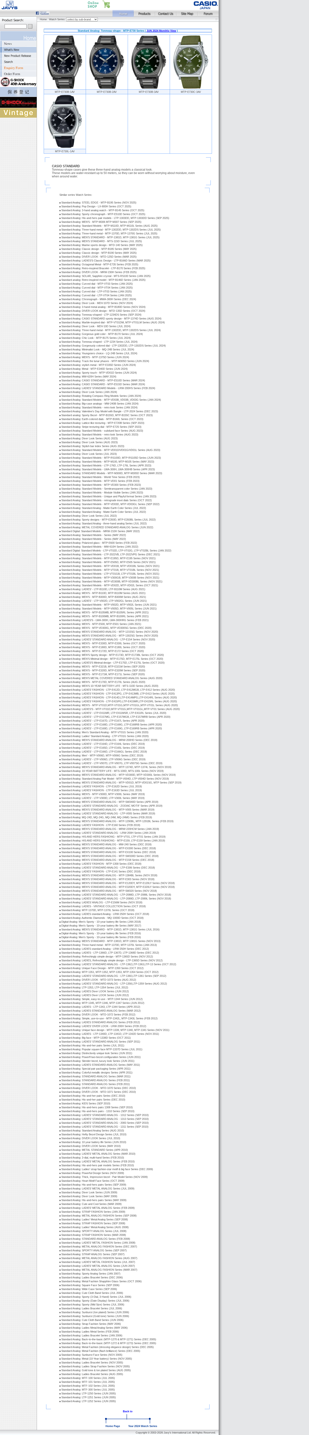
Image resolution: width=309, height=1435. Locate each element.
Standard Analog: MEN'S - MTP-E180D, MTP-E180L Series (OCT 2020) (103, 647)
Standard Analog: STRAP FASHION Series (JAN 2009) (93, 1211)
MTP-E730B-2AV (107, 91)
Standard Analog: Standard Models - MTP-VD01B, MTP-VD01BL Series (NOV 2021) (110, 566)
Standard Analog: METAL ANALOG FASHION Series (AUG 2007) (99, 1258)
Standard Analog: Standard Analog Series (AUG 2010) (92, 1130)
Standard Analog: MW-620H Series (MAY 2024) (88, 376)
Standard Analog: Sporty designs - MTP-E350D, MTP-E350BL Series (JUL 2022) (108, 519)
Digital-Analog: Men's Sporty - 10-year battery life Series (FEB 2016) (101, 933)
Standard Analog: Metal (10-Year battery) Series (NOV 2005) (96, 1358)
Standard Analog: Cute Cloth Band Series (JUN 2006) (92, 1320)
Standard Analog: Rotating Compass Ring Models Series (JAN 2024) (101, 395)
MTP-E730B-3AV (149, 91)
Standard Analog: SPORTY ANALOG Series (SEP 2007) (94, 1250)
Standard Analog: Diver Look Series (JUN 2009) (89, 1192)
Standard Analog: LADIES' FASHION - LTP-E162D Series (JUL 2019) (101, 786)
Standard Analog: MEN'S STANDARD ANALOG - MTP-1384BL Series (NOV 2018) (109, 875)
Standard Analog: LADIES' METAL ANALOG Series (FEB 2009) (98, 1207)
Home (43, 19)
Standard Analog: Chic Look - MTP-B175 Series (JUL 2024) (96, 337)
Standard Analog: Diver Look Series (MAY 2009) (89, 1196)
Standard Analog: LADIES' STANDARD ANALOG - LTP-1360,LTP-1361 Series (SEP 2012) (113, 975)
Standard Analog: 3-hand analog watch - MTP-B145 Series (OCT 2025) (102, 210)
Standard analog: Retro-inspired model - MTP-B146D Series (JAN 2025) (103, 279)
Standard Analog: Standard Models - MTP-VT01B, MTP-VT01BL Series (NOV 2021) (110, 569)
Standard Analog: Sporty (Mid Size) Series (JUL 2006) (92, 1304)
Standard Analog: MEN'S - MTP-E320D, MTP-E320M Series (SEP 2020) (103, 670)
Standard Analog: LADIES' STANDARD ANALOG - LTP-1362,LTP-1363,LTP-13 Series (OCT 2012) (118, 964)
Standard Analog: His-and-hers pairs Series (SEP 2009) (93, 1184)
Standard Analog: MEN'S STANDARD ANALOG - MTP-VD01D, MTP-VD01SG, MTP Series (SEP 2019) (121, 782)
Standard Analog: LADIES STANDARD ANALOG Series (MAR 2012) (101, 1010)
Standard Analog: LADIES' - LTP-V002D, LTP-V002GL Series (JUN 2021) (104, 600)
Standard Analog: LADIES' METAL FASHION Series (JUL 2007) (98, 1262)
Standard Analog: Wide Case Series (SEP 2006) (89, 1289)
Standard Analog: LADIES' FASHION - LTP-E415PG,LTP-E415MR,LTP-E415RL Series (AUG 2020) (119, 701)
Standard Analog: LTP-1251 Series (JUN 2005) (88, 1397)
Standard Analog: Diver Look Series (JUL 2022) (89, 515)
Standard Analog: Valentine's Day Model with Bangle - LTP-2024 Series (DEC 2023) (109, 411)
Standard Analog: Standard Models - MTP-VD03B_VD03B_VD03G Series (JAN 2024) (111, 399)
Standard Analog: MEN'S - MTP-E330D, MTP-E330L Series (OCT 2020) (103, 643)
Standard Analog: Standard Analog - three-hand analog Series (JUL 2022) (104, 523)
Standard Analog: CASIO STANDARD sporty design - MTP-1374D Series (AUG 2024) (111, 318)
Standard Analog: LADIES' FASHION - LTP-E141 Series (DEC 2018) (101, 871)
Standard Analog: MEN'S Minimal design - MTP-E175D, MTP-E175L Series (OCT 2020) (112, 658)
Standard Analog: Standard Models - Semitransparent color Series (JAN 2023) (106, 488)
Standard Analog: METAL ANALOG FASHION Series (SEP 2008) (99, 1215)
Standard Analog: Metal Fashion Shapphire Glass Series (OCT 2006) (101, 1281)
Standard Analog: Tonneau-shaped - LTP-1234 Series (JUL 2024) (99, 341)
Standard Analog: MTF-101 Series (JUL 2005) (88, 1381)
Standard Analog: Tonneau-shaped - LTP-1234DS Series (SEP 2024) (101, 314)
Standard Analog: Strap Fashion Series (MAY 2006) (91, 1323)
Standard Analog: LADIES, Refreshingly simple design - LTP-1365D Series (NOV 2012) (112, 960)
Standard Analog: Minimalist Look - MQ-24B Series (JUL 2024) (97, 349)
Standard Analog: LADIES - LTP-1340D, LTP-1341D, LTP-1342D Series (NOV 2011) (110, 1033)
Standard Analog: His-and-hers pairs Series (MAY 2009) (93, 1200)
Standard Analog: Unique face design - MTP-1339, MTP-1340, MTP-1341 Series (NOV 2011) (115, 1030)
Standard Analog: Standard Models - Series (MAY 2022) (93, 535)
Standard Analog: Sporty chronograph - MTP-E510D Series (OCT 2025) (103, 214)
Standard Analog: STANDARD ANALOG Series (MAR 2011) (96, 1076)
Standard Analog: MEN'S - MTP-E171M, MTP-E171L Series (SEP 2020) (103, 674)
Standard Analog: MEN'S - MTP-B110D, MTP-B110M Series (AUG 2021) (103, 593)
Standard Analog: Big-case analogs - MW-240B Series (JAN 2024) (100, 403)
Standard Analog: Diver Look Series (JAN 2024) (89, 392)
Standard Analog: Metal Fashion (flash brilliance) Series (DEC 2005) (100, 1350)
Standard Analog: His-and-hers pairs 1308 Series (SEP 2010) (97, 1107)
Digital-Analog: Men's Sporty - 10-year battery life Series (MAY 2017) (101, 925)
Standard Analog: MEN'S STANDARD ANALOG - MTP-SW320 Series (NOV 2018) (109, 890)
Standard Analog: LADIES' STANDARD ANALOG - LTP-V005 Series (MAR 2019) (108, 813)
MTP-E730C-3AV (191, 91)
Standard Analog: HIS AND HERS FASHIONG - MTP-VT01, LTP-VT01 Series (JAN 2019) (113, 836)
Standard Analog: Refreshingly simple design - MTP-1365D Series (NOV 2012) (107, 956)
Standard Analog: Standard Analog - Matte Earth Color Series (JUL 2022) (103, 508)
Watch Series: (57, 19)
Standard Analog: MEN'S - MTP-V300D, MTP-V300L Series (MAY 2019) (103, 794)
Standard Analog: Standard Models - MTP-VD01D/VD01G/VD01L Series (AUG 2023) (110, 450)
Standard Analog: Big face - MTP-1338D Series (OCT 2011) (96, 1037)
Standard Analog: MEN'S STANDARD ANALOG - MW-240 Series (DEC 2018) (106, 844)
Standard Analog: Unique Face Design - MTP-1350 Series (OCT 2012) (102, 968)
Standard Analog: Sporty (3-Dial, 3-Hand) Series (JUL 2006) (96, 1296)
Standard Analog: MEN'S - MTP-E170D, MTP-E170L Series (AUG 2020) (103, 682)
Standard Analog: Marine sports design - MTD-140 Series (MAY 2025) (102, 245)
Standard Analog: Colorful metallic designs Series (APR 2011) (97, 1072)
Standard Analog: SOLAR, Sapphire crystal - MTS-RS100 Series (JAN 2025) (106, 276)
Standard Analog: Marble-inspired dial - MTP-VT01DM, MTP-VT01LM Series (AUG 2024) (113, 322)
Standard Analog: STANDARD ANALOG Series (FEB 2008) (95, 1238)
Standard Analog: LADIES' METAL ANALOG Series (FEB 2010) (98, 1161)
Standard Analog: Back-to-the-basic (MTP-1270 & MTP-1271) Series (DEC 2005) (108, 1339)
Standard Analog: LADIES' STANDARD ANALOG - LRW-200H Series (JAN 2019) (108, 832)
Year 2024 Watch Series (142, 1426)
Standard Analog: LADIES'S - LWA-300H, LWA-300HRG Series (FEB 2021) (105, 620)
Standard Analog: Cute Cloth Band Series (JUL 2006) (92, 1292)
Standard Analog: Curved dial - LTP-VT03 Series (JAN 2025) (96, 291)
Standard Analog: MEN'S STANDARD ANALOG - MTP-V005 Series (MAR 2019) (107, 809)
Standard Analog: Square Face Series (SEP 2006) (90, 1285)
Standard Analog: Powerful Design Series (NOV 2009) (92, 1173)
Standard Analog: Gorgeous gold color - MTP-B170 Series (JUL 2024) (102, 334)
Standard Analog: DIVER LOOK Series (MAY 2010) (91, 1146)
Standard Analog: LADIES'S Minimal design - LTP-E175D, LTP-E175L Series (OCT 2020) (113, 662)
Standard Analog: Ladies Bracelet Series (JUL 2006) (91, 1308)
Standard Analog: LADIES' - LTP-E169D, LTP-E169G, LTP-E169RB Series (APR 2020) (111, 728)
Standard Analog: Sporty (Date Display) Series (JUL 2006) (95, 1300)
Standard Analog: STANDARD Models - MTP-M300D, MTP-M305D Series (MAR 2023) (111, 473)
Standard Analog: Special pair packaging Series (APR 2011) (96, 1068)
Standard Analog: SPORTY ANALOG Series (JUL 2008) (93, 1231)
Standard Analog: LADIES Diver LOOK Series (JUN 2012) (95, 991)
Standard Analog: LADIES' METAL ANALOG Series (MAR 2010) (98, 1153)
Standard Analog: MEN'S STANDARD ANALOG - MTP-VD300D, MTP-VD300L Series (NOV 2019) (118, 774)
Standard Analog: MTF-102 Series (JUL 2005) (88, 1385)
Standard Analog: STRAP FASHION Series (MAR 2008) (93, 1234)
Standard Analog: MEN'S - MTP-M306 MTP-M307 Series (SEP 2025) (101, 221)
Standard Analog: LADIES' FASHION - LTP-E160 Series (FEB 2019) (100, 825)
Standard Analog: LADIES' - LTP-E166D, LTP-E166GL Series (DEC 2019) (104, 751)
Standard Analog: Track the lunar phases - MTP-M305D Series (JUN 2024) (105, 361)
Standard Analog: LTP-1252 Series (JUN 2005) (88, 1401)
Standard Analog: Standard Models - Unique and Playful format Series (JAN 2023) (108, 496)
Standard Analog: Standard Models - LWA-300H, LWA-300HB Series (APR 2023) (108, 469)
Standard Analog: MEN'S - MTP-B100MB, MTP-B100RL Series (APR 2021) (105, 616)
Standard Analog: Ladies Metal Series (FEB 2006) (90, 1331)
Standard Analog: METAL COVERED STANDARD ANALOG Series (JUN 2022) (107, 527)
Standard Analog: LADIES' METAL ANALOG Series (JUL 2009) (97, 1188)
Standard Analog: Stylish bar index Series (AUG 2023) (92, 446)
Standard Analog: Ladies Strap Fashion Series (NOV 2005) (95, 1366)
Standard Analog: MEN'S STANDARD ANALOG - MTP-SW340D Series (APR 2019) (109, 801)
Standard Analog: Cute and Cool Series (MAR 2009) (91, 1204)
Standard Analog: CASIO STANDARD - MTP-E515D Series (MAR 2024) (103, 384)
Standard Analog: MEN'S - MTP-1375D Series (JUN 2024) (95, 357)
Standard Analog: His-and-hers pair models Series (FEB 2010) (97, 1165)
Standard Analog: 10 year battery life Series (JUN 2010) (93, 1142)
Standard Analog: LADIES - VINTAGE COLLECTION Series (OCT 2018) (103, 906)
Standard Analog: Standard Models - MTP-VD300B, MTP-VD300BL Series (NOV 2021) (111, 581)
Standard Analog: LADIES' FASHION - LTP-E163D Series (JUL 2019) (101, 790)
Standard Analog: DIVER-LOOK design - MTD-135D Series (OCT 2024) (103, 310)
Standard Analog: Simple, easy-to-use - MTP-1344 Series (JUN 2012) (102, 999)
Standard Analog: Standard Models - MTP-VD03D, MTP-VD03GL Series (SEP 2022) (110, 504)
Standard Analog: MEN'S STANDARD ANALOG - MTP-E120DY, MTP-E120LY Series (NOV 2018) (118, 883)
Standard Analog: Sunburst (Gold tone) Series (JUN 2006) (95, 1316)
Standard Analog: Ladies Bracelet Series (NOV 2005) (92, 1362)
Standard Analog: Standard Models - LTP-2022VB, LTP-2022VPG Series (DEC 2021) (110, 554)
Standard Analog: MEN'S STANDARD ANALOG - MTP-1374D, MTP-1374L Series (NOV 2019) (116, 767)
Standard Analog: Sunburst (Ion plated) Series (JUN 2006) (95, 1312)
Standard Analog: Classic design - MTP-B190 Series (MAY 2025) (99, 252)
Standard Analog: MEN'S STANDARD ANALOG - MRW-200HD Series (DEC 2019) (109, 740)
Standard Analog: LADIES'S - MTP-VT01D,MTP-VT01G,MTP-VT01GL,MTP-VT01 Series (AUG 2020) (120, 709)
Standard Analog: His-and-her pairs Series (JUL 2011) (92, 1045)
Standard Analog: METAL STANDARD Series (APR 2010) (94, 1149)
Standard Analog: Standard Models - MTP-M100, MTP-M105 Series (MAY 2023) (107, 461)
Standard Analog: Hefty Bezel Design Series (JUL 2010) (93, 1134)
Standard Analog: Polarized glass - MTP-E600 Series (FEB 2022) (99, 542)
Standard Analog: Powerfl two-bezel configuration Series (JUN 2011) (101, 1057)
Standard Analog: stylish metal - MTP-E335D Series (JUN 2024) (98, 364)
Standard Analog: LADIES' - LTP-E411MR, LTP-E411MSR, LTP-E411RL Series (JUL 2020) (113, 712)
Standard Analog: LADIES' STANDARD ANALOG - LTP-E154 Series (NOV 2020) (108, 639)
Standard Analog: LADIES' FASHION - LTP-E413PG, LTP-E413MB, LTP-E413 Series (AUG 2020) (118, 693)
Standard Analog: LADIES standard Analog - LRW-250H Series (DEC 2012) (105, 948)
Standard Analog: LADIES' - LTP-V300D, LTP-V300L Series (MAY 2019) (103, 798)
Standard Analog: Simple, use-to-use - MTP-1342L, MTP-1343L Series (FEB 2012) (109, 1018)
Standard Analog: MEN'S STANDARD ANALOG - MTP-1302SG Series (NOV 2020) (109, 635)
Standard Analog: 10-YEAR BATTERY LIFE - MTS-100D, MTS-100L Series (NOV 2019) (112, 770)
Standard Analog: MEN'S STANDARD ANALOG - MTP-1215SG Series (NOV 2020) (109, 631)
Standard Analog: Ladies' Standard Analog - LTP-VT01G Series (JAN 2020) (105, 736)
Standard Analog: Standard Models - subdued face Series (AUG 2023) (102, 430)
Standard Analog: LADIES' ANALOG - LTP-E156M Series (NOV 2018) (101, 902)
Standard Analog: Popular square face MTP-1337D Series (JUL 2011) (101, 1049)
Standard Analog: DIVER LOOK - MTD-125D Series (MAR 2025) (99, 256)
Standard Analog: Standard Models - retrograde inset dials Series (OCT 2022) (106, 500)
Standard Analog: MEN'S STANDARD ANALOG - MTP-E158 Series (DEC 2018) (107, 859)
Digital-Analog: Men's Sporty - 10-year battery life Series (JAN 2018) (101, 921)
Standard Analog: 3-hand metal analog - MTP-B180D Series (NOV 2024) (103, 306)
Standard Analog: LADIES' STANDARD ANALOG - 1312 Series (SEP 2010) (105, 1115)
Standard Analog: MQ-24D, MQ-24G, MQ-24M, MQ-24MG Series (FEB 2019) (106, 817)
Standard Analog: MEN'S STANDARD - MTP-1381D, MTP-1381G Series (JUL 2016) (110, 929)
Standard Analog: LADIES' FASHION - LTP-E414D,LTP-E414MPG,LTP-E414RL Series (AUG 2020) (119, 697)
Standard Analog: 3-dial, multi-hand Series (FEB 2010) (92, 1157)
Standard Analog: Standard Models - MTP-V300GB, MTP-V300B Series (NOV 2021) (110, 577)
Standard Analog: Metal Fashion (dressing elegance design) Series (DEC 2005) (107, 1347)
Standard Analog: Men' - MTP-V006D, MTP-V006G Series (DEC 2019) (102, 755)
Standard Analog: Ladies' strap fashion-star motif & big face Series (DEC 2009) (107, 1169)
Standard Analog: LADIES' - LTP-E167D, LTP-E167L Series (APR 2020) (103, 720)
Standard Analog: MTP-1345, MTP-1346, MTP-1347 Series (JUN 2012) (102, 1002)
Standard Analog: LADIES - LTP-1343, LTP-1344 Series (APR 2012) (100, 1006)
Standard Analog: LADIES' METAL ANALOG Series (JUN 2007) (98, 1265)
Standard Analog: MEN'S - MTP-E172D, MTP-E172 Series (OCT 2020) (102, 651)
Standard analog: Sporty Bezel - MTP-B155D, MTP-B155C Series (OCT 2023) (107, 415)
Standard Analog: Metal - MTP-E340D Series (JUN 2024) (94, 368)
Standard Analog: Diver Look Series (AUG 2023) (89, 438)
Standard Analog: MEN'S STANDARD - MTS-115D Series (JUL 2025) (101, 241)
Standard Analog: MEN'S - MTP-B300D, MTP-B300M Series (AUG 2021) (103, 596)
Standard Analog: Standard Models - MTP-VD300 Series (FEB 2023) (101, 484)
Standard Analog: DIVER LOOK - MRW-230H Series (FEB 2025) (99, 272)
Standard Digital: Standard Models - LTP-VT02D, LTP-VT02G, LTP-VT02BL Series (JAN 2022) (116, 550)
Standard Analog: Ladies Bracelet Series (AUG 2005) (92, 1374)
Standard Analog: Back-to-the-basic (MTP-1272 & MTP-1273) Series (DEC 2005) (108, 1343)
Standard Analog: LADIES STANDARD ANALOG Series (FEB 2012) (100, 1022)
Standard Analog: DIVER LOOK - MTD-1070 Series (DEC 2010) (98, 1088)
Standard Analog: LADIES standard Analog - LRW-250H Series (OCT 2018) (105, 914)
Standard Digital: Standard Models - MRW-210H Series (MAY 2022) (100, 531)
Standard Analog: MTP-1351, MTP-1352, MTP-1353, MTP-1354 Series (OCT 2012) (110, 972)
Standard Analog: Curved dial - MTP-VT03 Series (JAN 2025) (97, 283)
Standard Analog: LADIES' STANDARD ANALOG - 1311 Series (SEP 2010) (104, 1126)
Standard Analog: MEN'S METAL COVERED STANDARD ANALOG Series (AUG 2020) (111, 678)
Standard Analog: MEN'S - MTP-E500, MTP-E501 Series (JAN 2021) (101, 624)
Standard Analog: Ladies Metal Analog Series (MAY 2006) (94, 1327)
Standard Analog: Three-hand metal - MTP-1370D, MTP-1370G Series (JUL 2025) (109, 233)
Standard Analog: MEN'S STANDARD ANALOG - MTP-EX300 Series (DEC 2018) (108, 848)
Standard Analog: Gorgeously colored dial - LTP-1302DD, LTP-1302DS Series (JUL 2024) (113, 345)
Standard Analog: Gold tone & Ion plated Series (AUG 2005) (96, 1370)
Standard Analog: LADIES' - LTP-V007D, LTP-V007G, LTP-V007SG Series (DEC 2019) (111, 763)
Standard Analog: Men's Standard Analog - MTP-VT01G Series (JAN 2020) (104, 732)
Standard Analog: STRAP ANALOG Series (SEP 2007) (93, 1254)
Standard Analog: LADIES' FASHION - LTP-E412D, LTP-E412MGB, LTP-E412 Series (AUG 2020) (118, 689)
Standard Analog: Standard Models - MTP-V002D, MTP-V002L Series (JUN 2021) (109, 604)
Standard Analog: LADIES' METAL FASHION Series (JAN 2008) (98, 1242)
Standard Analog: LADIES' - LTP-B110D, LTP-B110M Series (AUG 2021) (103, 589)
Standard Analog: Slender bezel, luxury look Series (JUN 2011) (97, 1060)
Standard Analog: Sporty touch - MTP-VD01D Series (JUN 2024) (99, 372)
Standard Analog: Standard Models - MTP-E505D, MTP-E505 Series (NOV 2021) (108, 562)
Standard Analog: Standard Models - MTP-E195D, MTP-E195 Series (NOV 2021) (108, 558)
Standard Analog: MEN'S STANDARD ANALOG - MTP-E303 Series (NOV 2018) (107, 879)
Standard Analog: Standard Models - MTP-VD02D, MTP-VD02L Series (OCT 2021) (109, 585)
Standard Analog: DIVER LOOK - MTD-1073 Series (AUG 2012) (98, 979)
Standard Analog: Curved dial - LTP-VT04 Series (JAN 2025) (96, 295)
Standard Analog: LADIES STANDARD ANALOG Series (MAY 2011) (100, 1064)
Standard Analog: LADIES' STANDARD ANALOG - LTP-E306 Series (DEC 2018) (108, 867)
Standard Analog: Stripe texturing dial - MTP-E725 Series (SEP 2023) (101, 426)
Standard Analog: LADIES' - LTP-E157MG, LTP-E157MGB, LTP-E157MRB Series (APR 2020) (115, 716)
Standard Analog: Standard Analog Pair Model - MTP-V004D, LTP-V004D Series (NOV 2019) (115, 778)
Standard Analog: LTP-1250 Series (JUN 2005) (88, 1393)
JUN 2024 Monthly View (161, 30)
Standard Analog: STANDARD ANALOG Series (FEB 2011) (95, 1080)
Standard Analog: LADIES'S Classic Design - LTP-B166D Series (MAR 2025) (106, 260)
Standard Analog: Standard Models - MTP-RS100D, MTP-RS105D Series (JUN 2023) (111, 457)
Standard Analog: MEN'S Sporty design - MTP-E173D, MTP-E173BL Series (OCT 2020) (112, 654)
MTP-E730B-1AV (65, 91)
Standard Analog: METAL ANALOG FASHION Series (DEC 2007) (99, 1246)
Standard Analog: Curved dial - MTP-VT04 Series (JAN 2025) (97, 287)
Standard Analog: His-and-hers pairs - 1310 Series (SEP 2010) (97, 1111)
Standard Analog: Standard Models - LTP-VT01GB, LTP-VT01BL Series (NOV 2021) (110, 573)
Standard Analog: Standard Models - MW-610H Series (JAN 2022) (99, 546)
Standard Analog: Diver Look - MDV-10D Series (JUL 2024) (96, 326)
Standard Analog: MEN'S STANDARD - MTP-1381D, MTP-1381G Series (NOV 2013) (111, 941)
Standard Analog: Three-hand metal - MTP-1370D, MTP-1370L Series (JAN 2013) (109, 944)
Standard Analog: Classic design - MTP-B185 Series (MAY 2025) (99, 248)
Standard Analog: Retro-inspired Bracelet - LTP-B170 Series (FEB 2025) (103, 268)
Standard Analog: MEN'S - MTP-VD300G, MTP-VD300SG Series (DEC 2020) (106, 627)
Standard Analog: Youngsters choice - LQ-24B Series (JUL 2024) (99, 353)
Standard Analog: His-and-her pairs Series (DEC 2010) (93, 1095)
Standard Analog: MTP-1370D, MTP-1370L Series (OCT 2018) (97, 910)
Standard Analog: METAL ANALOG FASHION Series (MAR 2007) (99, 1269)
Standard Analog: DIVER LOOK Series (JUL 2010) (90, 1138)
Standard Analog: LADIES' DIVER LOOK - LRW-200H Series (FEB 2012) (103, 1026)
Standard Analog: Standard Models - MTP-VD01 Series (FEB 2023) (100, 480)
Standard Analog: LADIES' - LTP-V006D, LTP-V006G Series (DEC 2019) (103, 759)
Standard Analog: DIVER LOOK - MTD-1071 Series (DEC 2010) (98, 1091)
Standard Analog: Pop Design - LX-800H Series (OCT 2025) (96, 206)
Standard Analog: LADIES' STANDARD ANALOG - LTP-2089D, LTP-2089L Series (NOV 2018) (116, 898)
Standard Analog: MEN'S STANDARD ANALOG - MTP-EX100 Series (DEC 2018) (108, 852)
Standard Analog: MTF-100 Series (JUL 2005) (88, 1378)
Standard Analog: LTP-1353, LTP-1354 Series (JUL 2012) (94, 987)
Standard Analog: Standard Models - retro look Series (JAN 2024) (99, 407)
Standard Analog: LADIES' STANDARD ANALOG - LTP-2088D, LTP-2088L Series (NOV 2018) (116, 894)
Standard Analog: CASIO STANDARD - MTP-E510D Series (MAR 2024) (103, 380)
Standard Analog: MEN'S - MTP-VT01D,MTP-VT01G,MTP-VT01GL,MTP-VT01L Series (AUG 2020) (119, 705)
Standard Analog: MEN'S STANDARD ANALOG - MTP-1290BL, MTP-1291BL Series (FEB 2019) (117, 821)
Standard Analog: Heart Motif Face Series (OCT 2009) (93, 1180)
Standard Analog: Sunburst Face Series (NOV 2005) (91, 1354)
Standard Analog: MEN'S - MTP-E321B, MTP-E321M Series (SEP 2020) (103, 666)
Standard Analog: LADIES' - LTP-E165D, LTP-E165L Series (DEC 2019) (103, 747)
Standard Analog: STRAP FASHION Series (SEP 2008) (93, 1223)
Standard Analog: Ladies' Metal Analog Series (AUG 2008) (95, 1227)
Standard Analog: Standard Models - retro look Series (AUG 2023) (99, 434)
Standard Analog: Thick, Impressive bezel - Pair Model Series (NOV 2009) (104, 1176)
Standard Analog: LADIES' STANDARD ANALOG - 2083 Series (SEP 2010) (105, 1122)
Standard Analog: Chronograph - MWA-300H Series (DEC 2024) (98, 299)
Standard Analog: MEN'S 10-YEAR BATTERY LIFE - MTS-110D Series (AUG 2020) (109, 685)
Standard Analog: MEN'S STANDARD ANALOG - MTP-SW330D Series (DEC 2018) (110, 856)
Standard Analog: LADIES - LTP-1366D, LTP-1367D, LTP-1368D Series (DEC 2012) (110, 952)
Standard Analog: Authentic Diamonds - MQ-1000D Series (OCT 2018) (102, 917)
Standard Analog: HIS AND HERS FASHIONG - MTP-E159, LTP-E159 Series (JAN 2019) (113, 840)
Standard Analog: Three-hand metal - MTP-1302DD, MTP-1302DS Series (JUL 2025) (111, 229)
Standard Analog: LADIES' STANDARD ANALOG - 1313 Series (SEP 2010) (105, 1118)
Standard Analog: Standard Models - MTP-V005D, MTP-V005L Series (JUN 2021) (109, 608)
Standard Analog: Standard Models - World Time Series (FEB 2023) (100, 477)
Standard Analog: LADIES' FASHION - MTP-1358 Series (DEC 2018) (101, 863)
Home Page (112, 1426)
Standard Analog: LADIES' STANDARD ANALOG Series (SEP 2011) (100, 1041)
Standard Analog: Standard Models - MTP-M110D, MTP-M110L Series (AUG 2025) (109, 225)
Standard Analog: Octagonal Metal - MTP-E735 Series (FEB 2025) (99, 264)
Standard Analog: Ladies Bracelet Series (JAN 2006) (91, 1335)
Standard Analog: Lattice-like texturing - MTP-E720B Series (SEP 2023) (102, 422)
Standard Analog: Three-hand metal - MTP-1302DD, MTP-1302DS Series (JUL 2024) (111, 330)
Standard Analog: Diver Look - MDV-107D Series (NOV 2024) (97, 303)
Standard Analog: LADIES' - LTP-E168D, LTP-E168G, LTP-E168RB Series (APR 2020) (111, 724)
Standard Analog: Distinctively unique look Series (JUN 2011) (96, 1053)
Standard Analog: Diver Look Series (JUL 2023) (89, 453)
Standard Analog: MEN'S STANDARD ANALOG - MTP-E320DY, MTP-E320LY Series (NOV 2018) (118, 886)
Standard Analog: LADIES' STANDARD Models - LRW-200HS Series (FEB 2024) (108, 388)
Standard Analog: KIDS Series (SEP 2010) (85, 1103)
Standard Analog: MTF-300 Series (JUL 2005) (88, 1389)
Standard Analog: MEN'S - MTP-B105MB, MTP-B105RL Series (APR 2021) (105, 612)
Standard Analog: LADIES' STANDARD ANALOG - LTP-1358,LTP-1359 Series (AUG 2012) (114, 983)
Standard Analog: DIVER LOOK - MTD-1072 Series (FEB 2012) (98, 1014)
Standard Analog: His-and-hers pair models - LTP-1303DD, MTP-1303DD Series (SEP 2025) (115, 218)
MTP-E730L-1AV (65, 151)
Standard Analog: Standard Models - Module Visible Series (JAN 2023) (102, 492)
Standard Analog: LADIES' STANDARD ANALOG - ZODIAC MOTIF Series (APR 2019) (111, 805)
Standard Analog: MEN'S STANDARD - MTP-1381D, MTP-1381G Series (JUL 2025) (110, 237)
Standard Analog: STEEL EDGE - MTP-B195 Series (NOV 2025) (98, 202)
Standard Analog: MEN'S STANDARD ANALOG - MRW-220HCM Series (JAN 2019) (110, 828)
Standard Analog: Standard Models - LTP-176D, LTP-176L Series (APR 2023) (106, 465)
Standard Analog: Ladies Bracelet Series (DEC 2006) (92, 1277)
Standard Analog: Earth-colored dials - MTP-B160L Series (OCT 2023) (102, 419)
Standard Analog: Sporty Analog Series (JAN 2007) (90, 1273)
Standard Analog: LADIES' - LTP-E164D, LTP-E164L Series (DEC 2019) (103, 743)
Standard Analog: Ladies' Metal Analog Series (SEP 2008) (94, 1219)
